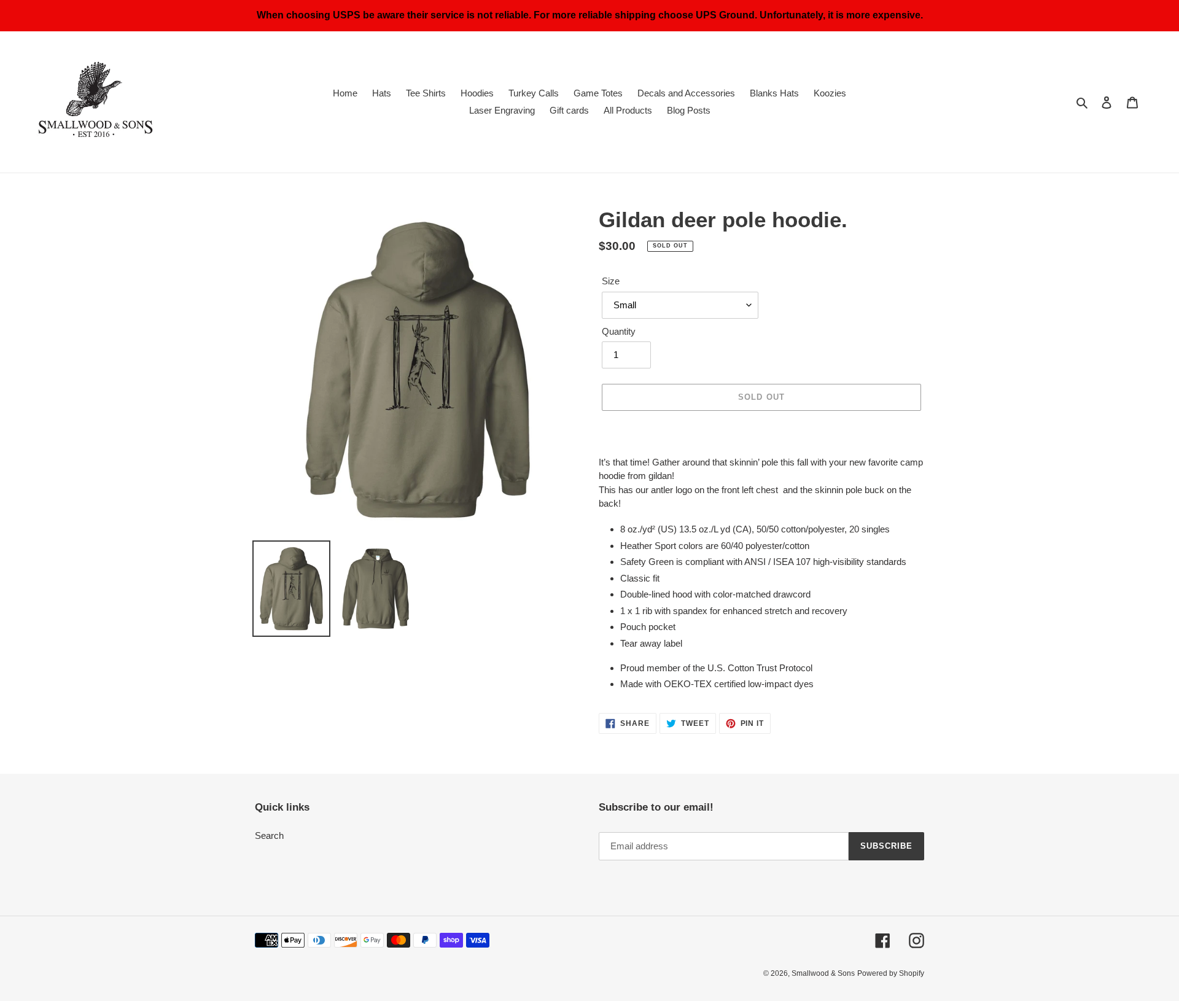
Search (269, 835)
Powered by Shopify (890, 973)
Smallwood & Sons (823, 973)
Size (611, 281)
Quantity (619, 331)
